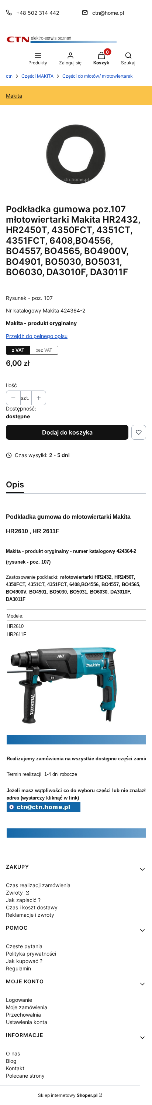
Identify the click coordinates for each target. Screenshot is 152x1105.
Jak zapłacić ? (23, 900)
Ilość (11, 385)
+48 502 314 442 (37, 13)
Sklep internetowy (67, 1095)
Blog (11, 1061)
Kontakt (15, 1068)
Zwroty (15, 892)
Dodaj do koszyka (67, 432)
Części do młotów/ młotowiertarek (97, 76)
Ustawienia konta (26, 1022)
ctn (9, 76)
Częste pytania (24, 946)
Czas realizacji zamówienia (38, 885)
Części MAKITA (37, 76)
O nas (13, 1053)
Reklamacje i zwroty (30, 915)
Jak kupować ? (24, 961)
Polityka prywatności (31, 953)
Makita (14, 95)
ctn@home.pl (108, 13)
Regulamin (18, 968)
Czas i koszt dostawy (32, 907)
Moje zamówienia (26, 1007)
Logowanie (19, 1000)
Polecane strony (25, 1075)
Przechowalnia (23, 1014)
